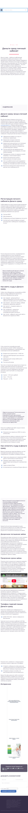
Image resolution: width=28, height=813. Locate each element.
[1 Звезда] (5, 768)
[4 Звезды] (21, 768)
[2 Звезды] (10, 768)
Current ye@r (3, 788)
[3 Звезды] (15, 768)
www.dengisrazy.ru (5, 125)
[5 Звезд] (5, 769)
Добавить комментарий (8, 791)
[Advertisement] (14, 27)
